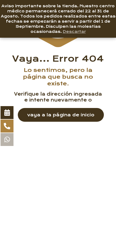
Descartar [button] (74, 31)
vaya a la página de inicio (60, 114)
